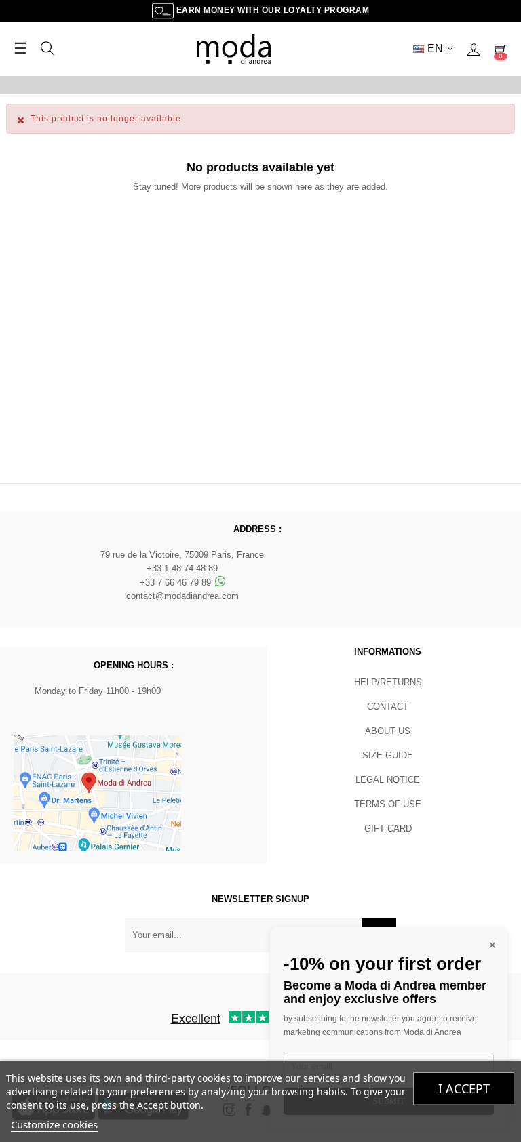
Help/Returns (388, 682)
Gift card (388, 828)
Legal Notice (387, 780)
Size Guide (387, 755)
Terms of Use (387, 804)
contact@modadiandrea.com (182, 596)
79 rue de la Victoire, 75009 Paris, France (182, 555)
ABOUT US (387, 731)
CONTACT (387, 706)
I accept (464, 1088)
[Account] (473, 49)
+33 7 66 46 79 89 (177, 582)
